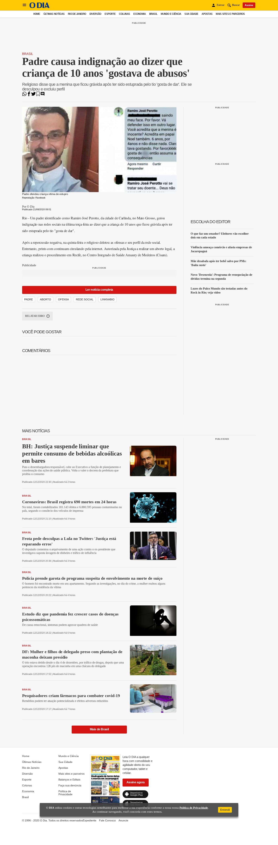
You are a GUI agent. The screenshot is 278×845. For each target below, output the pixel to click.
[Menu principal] (24, 5)
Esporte (110, 13)
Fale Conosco (107, 820)
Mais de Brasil (99, 729)
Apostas (207, 13)
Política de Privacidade (65, 793)
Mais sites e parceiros (230, 13)
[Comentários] (42, 95)
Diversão (95, 13)
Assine (249, 5)
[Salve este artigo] (38, 95)
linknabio (107, 299)
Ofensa (63, 299)
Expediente (89, 820)
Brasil (153, 13)
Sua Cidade (191, 13)
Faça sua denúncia (69, 785)
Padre (28, 299)
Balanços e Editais (69, 779)
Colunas (124, 13)
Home (36, 13)
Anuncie (123, 820)
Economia (139, 13)
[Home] (40, 7)
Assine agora (136, 782)
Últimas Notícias (53, 13)
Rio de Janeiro (77, 13)
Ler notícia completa (99, 289)
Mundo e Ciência (171, 13)
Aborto (45, 299)
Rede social (84, 299)
